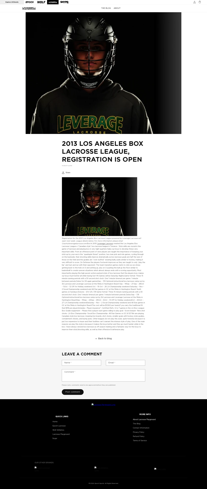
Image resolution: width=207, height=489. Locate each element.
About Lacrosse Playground (144, 419)
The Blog (136, 424)
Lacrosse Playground (61, 434)
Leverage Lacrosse (105, 243)
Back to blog (105, 339)
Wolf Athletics (58, 430)
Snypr (54, 438)
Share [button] (68, 173)
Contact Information (141, 428)
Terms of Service (140, 441)
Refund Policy (138, 436)
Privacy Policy (138, 432)
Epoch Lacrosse (59, 426)
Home (55, 422)
